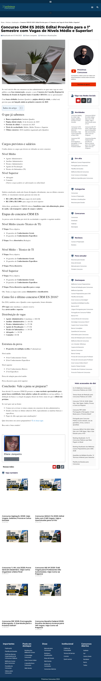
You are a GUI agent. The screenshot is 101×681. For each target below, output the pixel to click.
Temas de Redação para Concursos (82, 287)
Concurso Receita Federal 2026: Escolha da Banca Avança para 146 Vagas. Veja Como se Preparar (49, 624)
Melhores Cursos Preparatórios (80, 162)
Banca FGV (74, 315)
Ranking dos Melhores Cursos (30, 651)
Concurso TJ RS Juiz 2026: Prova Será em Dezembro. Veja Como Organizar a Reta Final (16, 569)
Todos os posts (11, 459)
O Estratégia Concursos (28, 656)
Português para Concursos (79, 165)
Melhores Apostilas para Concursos (82, 178)
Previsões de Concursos (9, 667)
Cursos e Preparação (77, 196)
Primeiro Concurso (77, 269)
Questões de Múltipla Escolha (80, 303)
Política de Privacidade (67, 649)
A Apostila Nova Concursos (29, 664)
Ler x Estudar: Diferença (78, 344)
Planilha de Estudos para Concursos (81, 463)
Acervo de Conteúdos (47, 665)
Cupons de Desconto (77, 347)
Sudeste (85, 650)
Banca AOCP (75, 306)
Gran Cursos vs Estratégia (79, 175)
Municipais (74, 227)
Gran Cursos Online (30, 660)
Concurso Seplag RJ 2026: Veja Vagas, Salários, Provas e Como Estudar (16, 518)
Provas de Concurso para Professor (82, 356)
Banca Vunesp (75, 353)
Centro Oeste (87, 656)
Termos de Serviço (69, 653)
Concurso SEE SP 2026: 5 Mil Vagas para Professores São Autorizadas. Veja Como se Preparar (48, 570)
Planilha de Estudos (77, 169)
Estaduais (74, 220)
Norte (85, 662)
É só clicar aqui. (38, 420)
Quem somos (68, 659)
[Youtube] (54, 467)
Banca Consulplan (76, 328)
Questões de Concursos (78, 331)
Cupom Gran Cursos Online (79, 325)
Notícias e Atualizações (12, 22)
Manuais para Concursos (79, 266)
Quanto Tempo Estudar (78, 366)
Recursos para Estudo (78, 202)
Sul (84, 653)
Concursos (74, 193)
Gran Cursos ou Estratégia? (79, 300)
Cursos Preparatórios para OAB (81, 293)
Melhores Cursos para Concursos (10, 662)
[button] (50, 1)
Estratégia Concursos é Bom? (80, 322)
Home (2, 22)
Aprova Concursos (77, 350)
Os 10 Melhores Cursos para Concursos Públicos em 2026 (82, 389)
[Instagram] (58, 467)
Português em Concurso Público (81, 312)
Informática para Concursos (79, 334)
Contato (66, 656)
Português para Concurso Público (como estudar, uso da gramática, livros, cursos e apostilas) (82, 422)
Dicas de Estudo (76, 263)
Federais (73, 224)
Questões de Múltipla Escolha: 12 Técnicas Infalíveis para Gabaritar (83, 456)
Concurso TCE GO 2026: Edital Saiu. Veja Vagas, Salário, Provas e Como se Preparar (83, 403)
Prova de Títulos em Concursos (80, 372)
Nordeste (86, 659)
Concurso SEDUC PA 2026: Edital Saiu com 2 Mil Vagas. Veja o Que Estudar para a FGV (49, 518)
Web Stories (28, 668)
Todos (85, 665)
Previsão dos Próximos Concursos (81, 369)
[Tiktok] (62, 467)
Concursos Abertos (50, 669)
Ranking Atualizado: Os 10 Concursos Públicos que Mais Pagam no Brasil (82, 440)
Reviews (73, 245)
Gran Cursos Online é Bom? (79, 363)
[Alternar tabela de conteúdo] (20, 108)
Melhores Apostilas (77, 290)
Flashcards (8, 648)
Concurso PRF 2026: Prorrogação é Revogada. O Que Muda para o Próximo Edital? (17, 623)
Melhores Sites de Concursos (80, 172)
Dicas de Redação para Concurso (81, 338)
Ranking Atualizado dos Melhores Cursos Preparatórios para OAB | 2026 (83, 449)
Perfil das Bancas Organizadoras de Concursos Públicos (11, 656)
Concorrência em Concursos (79, 319)
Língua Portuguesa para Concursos (82, 309)
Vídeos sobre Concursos (9, 672)
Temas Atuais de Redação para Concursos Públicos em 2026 (83, 395)
